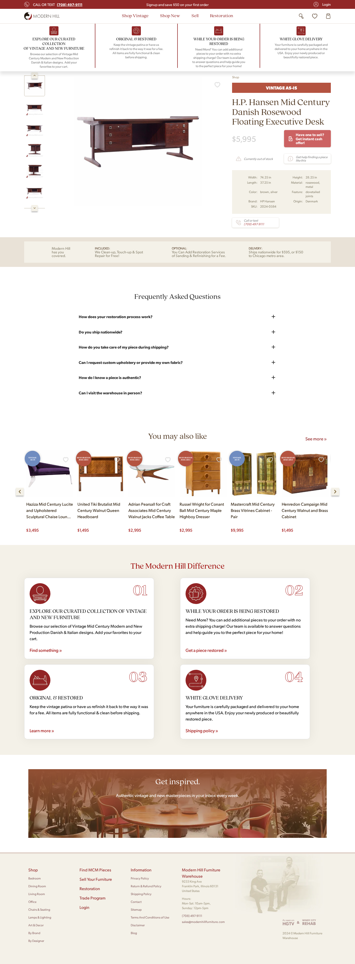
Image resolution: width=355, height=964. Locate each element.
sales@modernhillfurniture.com (203, 922)
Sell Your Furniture (96, 879)
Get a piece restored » (206, 650)
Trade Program (93, 898)
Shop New (170, 15)
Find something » (46, 650)
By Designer (36, 941)
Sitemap (136, 909)
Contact (136, 902)
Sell (195, 15)
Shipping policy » (202, 730)
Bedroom (34, 878)
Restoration (221, 15)
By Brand (34, 933)
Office (32, 902)
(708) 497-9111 (192, 916)
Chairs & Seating (39, 909)
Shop (235, 77)
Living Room (36, 894)
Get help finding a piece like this (311, 158)
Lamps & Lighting (39, 917)
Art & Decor (36, 925)
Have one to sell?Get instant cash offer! (310, 138)
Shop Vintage (135, 15)
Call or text (57, 4)
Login (326, 4)
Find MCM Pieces (95, 869)
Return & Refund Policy (146, 886)
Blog (134, 933)
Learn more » (42, 730)
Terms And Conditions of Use (150, 917)
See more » (316, 438)
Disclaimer (138, 925)
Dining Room (37, 886)
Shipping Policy (141, 894)
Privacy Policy (140, 878)
